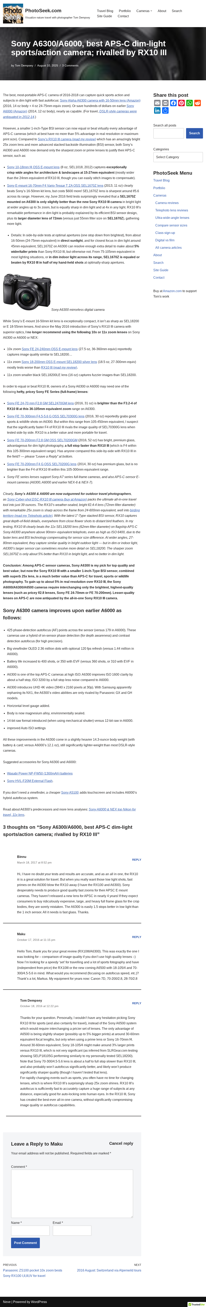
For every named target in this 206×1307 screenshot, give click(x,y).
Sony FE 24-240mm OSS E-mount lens (50, 349)
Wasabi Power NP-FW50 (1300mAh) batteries (40, 773)
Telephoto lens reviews (171, 210)
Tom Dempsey (24, 65)
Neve (7, 1302)
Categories (161, 149)
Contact (123, 16)
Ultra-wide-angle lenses (172, 217)
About (162, 11)
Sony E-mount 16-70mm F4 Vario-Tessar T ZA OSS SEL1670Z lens (55, 185)
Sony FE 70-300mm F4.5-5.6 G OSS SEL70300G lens (45, 416)
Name (16, 1222)
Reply (136, 859)
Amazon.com (172, 291)
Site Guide (104, 16)
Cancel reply (121, 1143)
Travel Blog (105, 11)
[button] (151, 11)
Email (58, 1222)
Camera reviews (167, 203)
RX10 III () (59, 367)
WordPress (39, 1302)
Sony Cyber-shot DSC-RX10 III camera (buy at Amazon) (47, 499)
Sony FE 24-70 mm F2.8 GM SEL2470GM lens (40, 403)
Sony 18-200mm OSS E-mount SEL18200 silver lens (59, 362)
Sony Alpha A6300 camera (79, 100)
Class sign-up (165, 232)
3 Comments (70, 65)
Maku (56, 1144)
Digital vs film (164, 240)
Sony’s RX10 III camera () (67, 139)
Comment (19, 1166)
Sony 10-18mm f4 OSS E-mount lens (33, 167)
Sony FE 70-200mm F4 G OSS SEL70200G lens (41, 464)
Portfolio (125, 11)
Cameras (159, 195)
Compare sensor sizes (171, 225)
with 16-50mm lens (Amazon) (119, 100)
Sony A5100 (70, 792)
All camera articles (168, 247)
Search (177, 11)
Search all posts (164, 125)
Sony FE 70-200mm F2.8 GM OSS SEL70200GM (42, 440)
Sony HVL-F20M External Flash (30, 781)
